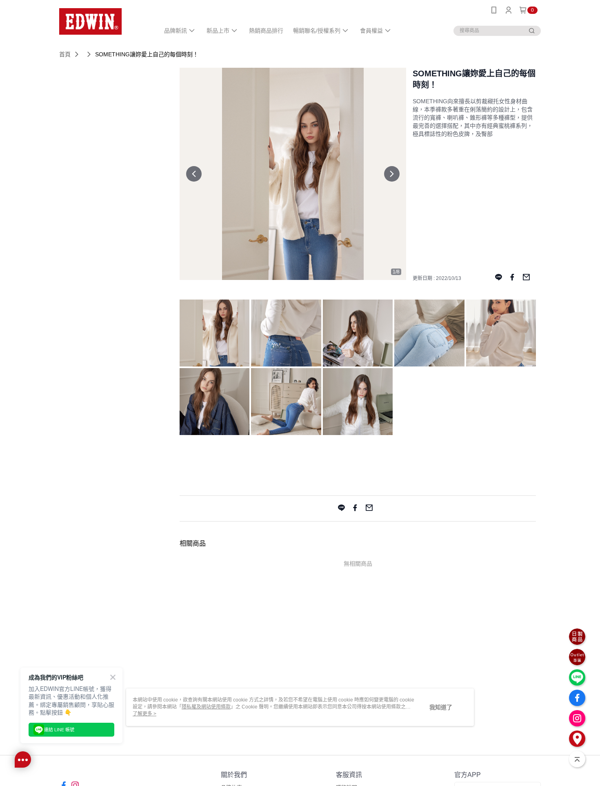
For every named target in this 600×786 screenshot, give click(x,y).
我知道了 (440, 707)
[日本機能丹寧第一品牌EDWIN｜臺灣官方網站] (104, 21)
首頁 (65, 54)
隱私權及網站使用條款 (206, 707)
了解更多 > (144, 714)
